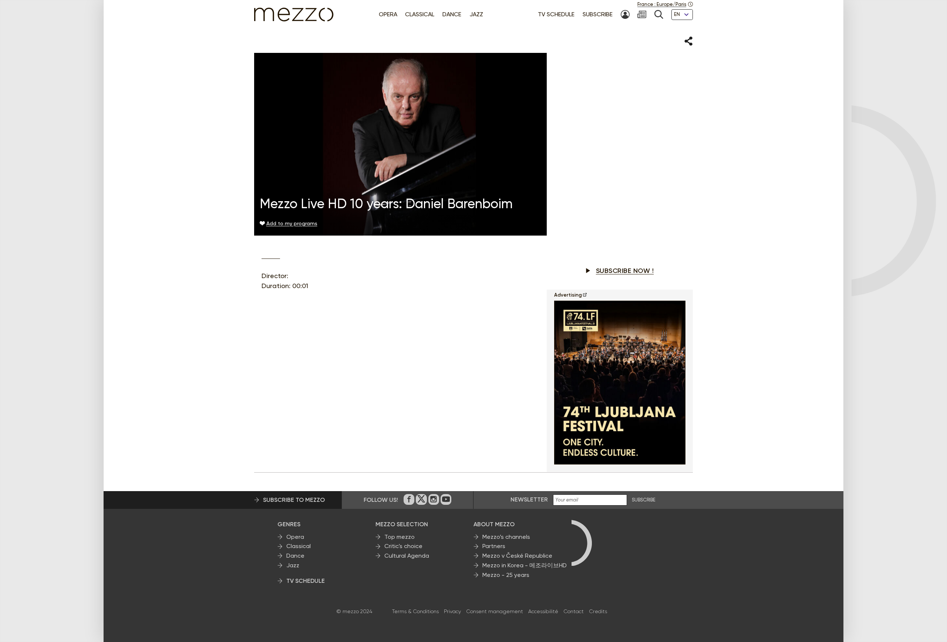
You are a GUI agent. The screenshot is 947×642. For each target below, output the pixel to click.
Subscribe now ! (625, 271)
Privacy (452, 611)
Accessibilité (543, 611)
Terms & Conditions (415, 611)
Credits (598, 611)
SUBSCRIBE (644, 500)
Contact (573, 611)
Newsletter (529, 499)
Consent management (494, 611)
